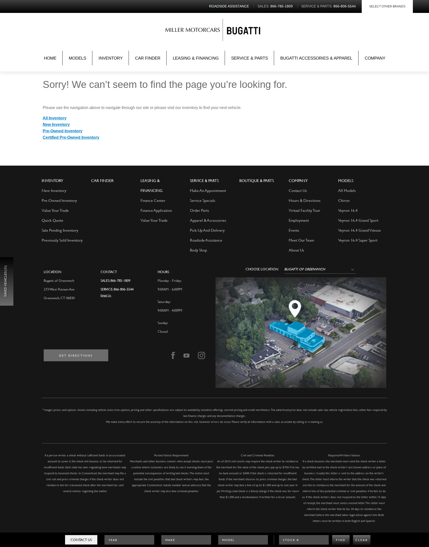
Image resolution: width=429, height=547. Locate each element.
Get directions (76, 355)
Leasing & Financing (196, 58)
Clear (361, 540)
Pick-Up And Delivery (207, 230)
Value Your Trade (55, 210)
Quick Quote (52, 220)
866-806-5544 (124, 289)
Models (77, 58)
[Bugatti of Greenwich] (194, 31)
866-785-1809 (120, 280)
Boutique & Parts (256, 180)
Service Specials (202, 200)
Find (341, 540)
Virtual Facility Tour (304, 210)
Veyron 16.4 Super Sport (357, 240)
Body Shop (198, 250)
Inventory (111, 58)
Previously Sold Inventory (62, 240)
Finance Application (156, 210)
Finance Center (153, 200)
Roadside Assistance (206, 240)
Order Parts (199, 210)
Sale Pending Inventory (60, 230)
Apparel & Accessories (208, 220)
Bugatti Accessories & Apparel (316, 58)
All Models (347, 190)
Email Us (106, 295)
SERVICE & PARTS (204, 180)
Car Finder (147, 58)
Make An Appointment (208, 190)
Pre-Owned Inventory (62, 131)
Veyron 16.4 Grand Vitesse (359, 230)
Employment (299, 220)
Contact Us (81, 539)
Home (50, 58)
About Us (296, 250)
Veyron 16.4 (348, 210)
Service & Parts (249, 58)
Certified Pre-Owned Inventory (71, 137)
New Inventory (56, 124)
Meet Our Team (301, 240)
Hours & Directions (305, 200)
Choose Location (262, 269)
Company (375, 58)
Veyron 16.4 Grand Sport (358, 220)
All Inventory (55, 118)
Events (294, 230)
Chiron (344, 200)
